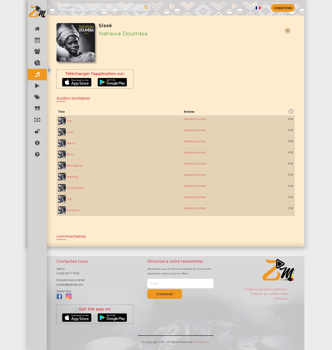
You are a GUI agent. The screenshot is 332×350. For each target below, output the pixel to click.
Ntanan (71, 143)
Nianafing (72, 176)
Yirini (70, 120)
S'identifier (283, 8)
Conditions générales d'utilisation (265, 289)
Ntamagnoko (75, 165)
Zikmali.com (201, 342)
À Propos (280, 298)
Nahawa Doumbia (123, 33)
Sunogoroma (75, 187)
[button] (259, 8)
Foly (69, 199)
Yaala (70, 132)
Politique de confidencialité (269, 294)
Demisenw (73, 210)
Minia (70, 154)
